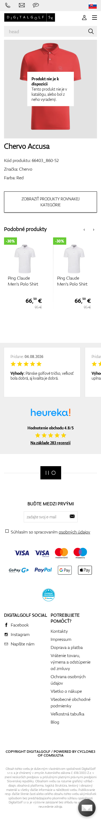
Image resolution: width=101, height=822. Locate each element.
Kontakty (59, 631)
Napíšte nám (22, 644)
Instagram (20, 634)
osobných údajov (74, 532)
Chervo (25, 169)
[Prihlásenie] (84, 17)
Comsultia (54, 755)
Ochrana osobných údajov (68, 680)
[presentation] (84, 229)
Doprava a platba (67, 647)
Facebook (20, 625)
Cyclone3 (86, 751)
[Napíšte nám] (22, 5)
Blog (55, 722)
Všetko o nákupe (66, 691)
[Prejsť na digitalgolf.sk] (92, 5)
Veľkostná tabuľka (67, 714)
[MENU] (94, 17)
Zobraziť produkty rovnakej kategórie (51, 201)
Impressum (61, 639)
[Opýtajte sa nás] (36, 5)
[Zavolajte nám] (8, 5)
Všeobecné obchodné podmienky (70, 702)
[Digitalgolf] (50, 472)
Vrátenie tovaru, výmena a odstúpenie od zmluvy (70, 661)
